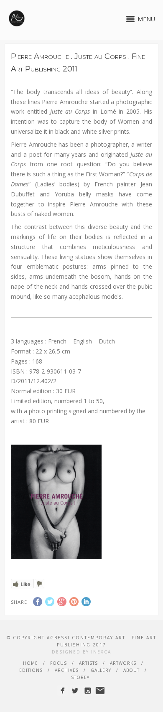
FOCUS (58, 663)
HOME (30, 663)
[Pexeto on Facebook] (62, 690)
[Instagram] (87, 690)
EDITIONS (31, 670)
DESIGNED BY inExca (81, 652)
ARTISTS (88, 663)
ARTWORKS (123, 663)
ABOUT (131, 670)
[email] (100, 690)
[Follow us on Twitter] (75, 690)
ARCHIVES (67, 670)
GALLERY (101, 670)
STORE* (80, 677)
